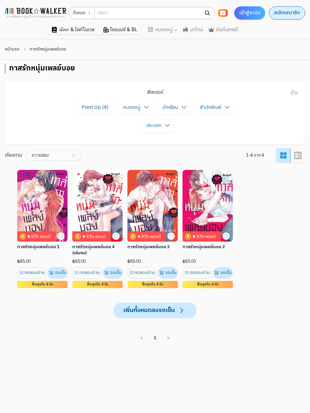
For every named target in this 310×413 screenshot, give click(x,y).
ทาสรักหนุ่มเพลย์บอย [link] (48, 49)
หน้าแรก (12, 49)
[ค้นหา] (207, 13)
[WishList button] (60, 236)
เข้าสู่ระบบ (249, 13)
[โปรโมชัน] (223, 13)
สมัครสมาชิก (287, 13)
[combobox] (54, 155)
